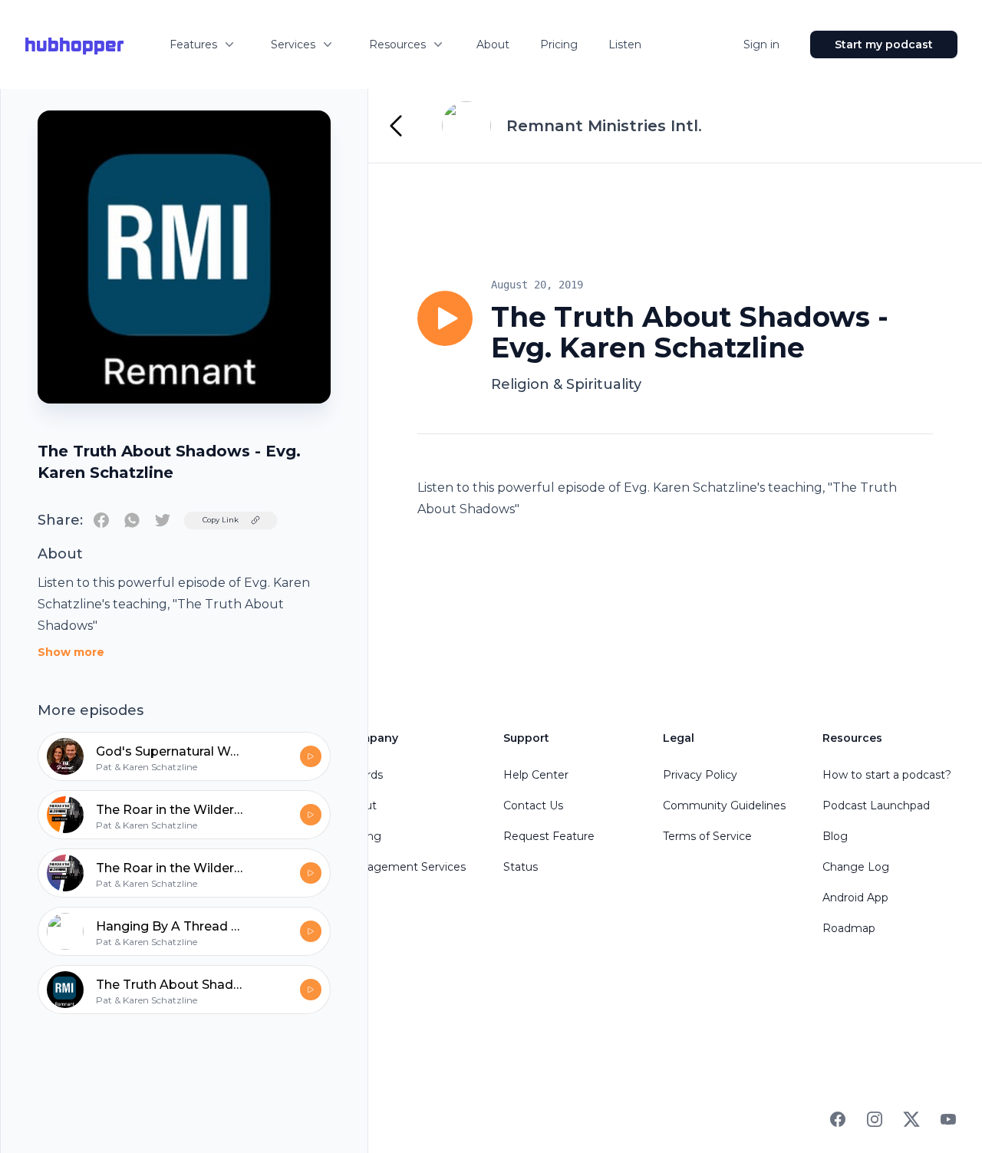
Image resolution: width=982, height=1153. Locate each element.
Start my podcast (884, 44)
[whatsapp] (132, 520)
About (492, 44)
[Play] (445, 318)
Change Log (855, 867)
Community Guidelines (724, 805)
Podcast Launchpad (876, 805)
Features (193, 44)
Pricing (559, 44)
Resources (397, 44)
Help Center (535, 775)
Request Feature (549, 836)
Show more (71, 652)
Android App (855, 897)
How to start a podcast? (886, 775)
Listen (624, 44)
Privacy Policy (700, 775)
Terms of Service (707, 836)
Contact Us (533, 805)
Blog (835, 836)
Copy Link (221, 520)
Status (520, 867)
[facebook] (101, 520)
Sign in (761, 44)
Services (293, 44)
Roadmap (848, 928)
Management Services (405, 867)
